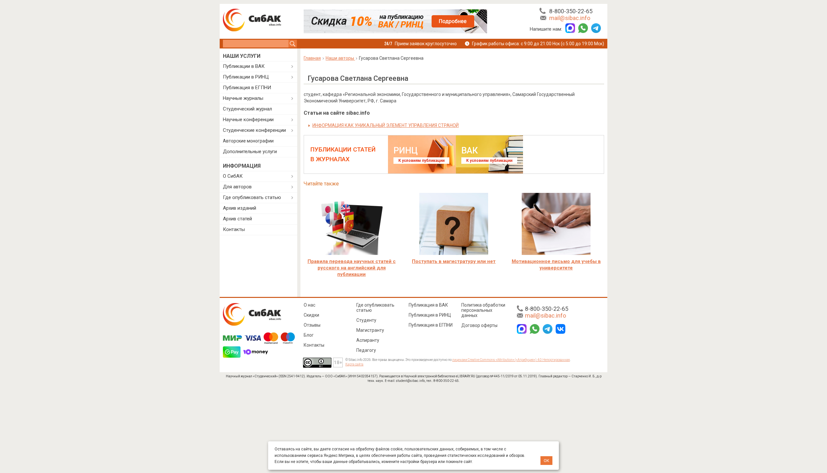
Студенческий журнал (247, 109)
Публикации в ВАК (244, 66)
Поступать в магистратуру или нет (454, 261)
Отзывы (312, 325)
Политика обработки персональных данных (483, 310)
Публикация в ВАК (428, 305)
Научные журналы (243, 98)
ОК (546, 460)
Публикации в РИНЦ (246, 77)
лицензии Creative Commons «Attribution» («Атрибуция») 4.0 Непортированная (511, 360)
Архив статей (237, 219)
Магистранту (370, 330)
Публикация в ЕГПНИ (247, 87)
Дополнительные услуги (250, 151)
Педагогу (366, 350)
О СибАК (233, 176)
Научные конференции (248, 119)
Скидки (311, 315)
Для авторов (237, 187)
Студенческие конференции (254, 130)
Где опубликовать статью (252, 197)
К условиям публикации (421, 160)
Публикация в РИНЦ (430, 315)
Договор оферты (479, 325)
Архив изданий (239, 208)
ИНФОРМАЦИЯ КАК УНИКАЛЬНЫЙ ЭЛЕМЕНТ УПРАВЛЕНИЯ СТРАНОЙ (385, 125)
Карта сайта (354, 364)
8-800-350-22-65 (570, 11)
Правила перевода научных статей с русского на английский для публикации (352, 267)
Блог (309, 335)
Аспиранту (367, 340)
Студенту (366, 320)
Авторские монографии (248, 140)
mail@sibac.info (569, 18)
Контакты (234, 229)
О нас (309, 305)
